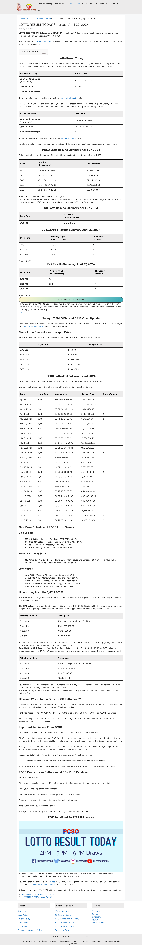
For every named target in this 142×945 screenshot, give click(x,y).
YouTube (51, 882)
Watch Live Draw (62, 930)
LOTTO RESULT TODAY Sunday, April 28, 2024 (39, 897)
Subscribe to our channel (32, 326)
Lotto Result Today (42, 18)
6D (91, 4)
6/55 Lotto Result (68, 98)
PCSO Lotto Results (63, 911)
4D (87, 4)
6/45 (102, 4)
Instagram (96, 917)
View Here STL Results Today (71, 300)
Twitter (95, 914)
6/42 (96, 4)
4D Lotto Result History (65, 922)
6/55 (113, 4)
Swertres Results (60, 4)
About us (22, 911)
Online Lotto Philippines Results (42, 884)
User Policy (23, 915)
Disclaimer (22, 926)
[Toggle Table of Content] (42, 52)
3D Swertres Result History (67, 919)
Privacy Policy (24, 919)
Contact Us (23, 922)
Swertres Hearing (45, 4)
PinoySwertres (25, 18)
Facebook (96, 911)
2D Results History (63, 915)
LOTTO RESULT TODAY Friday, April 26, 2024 (38, 894)
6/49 (107, 4)
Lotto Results (74, 4)
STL (39, 10)
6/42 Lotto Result (68, 138)
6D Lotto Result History (65, 926)
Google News (98, 922)
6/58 (119, 4)
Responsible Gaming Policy (30, 930)
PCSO (24, 312)
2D (83, 4)
